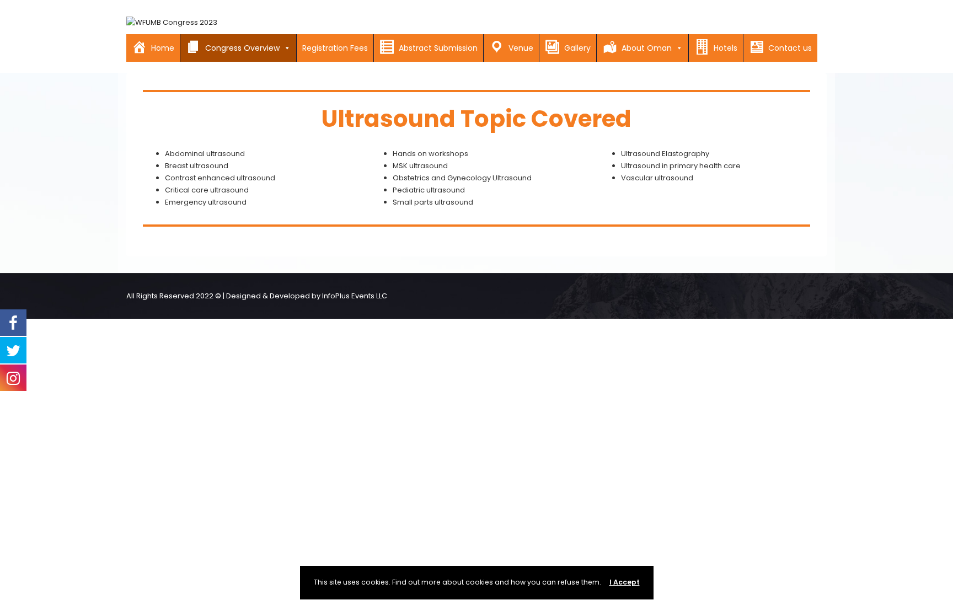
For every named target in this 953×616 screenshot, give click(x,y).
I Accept (624, 582)
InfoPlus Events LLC (354, 296)
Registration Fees (335, 47)
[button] (285, 47)
